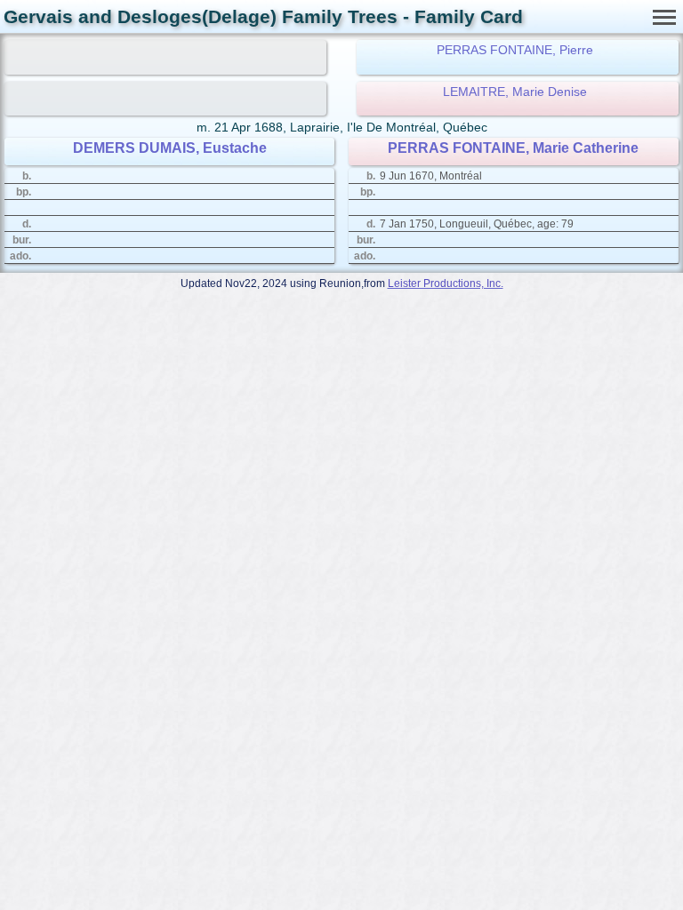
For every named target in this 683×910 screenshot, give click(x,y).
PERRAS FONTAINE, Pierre (515, 50)
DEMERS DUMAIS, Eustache (170, 148)
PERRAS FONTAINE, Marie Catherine (513, 148)
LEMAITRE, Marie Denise (515, 91)
